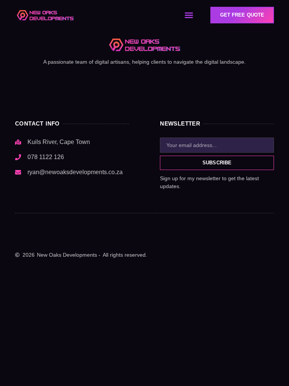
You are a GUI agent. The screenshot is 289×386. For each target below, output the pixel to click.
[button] (189, 15)
